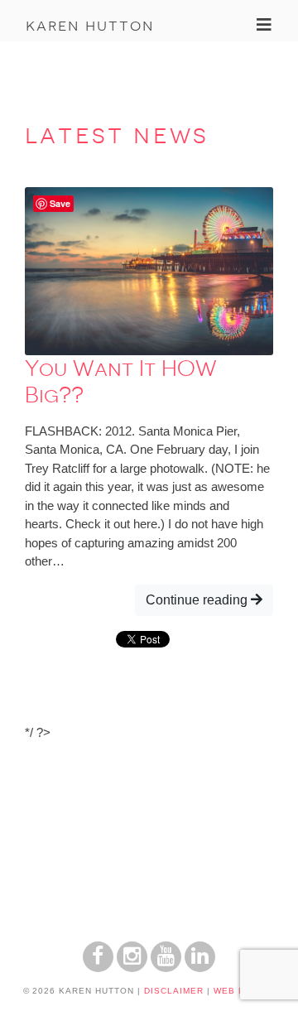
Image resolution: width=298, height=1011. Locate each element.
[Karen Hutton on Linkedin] (200, 967)
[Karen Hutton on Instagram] (132, 967)
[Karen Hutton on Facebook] (98, 967)
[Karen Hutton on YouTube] (166, 967)
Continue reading (198, 600)
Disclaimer (174, 990)
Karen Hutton (90, 25)
